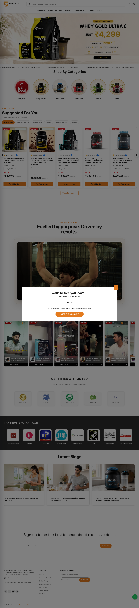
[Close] (116, 287)
